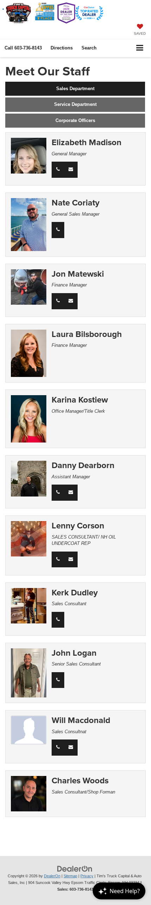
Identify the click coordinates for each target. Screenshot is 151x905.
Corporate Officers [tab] (75, 120)
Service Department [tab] (75, 104)
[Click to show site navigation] (140, 48)
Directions (62, 47)
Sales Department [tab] (75, 88)
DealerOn (52, 876)
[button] (23, 48)
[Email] (71, 170)
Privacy (86, 876)
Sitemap (70, 876)
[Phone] (58, 170)
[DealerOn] (75, 868)
